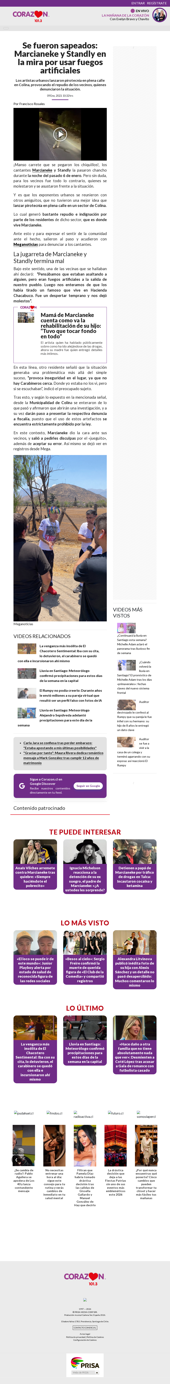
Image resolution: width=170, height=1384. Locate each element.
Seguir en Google (88, 786)
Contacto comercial (85, 1328)
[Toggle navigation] (6, 28)
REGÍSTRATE (157, 3)
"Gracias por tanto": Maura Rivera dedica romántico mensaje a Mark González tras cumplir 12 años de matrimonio (63, 758)
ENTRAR (138, 3)
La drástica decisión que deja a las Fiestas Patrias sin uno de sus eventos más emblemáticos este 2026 (115, 1182)
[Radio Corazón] (31, 16)
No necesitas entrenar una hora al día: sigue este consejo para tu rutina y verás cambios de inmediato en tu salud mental (54, 1184)
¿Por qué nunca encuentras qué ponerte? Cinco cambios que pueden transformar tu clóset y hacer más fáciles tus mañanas (146, 1184)
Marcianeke (42, 170)
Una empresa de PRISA (85, 1362)
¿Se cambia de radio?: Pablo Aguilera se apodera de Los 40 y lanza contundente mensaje (23, 1180)
